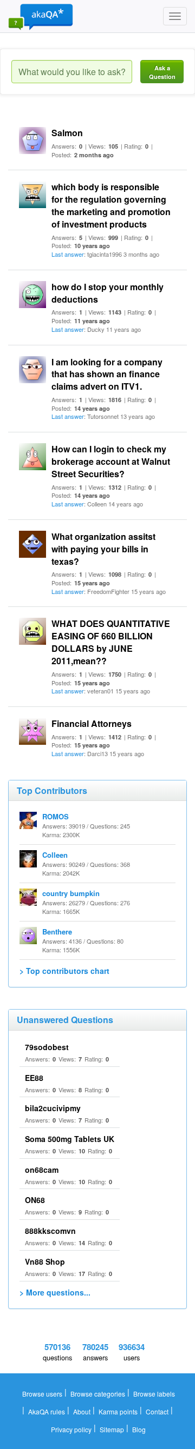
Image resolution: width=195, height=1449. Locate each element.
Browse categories (97, 1393)
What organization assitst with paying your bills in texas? (103, 548)
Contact (157, 1411)
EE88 (34, 1077)
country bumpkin (71, 893)
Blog (139, 1429)
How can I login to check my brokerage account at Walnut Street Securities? (110, 461)
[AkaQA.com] (40, 16)
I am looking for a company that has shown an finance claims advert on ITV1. (106, 374)
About (81, 1411)
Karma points (118, 1411)
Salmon (67, 132)
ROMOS (55, 816)
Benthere (57, 931)
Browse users (42, 1393)
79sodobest (47, 1046)
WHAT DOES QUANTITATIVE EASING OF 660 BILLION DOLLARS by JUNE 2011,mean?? (110, 642)
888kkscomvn (50, 1230)
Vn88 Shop (45, 1261)
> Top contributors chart (64, 970)
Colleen (55, 855)
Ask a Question (162, 72)
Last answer (67, 254)
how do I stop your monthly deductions (107, 293)
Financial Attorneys (91, 723)
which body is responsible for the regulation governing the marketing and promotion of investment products (111, 205)
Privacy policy (71, 1429)
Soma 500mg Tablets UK (69, 1138)
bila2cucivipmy (53, 1108)
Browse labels (154, 1393)
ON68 (35, 1199)
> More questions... (55, 1292)
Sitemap (112, 1429)
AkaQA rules (46, 1411)
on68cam (41, 1169)
